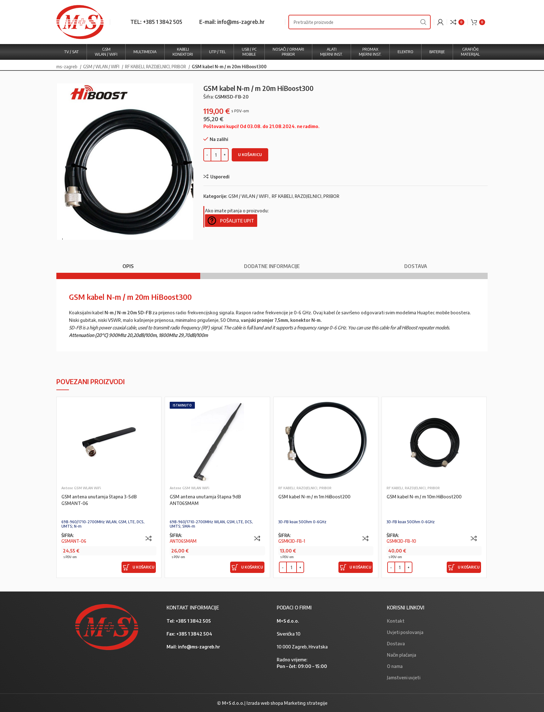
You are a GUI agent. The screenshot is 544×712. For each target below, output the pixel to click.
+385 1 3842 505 (193, 621)
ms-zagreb (67, 66)
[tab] (128, 263)
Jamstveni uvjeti (403, 677)
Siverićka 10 (288, 633)
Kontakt (396, 621)
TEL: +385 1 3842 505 (156, 21)
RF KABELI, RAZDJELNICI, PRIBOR (156, 66)
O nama (395, 666)
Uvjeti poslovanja (405, 632)
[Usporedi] (148, 538)
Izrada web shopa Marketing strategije (286, 703)
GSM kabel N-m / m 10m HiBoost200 (424, 496)
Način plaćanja (401, 655)
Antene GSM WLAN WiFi (81, 488)
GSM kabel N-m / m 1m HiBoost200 (314, 496)
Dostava (396, 643)
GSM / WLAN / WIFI (101, 66)
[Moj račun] (440, 22)
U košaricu (250, 154)
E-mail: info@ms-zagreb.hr (232, 21)
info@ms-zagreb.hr (199, 646)
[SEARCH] (423, 22)
